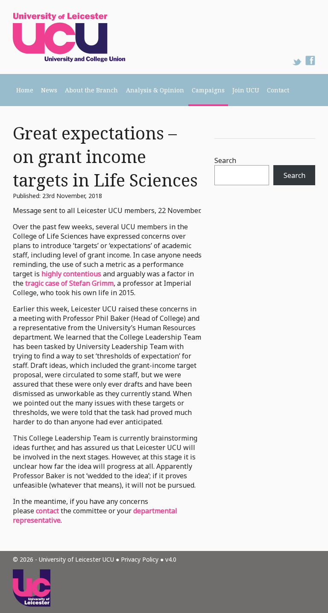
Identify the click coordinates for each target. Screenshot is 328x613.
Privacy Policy (139, 559)
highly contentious (71, 273)
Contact (278, 90)
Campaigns (208, 90)
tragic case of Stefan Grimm (69, 283)
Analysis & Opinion (155, 90)
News (49, 90)
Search (225, 160)
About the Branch (91, 90)
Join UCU (245, 90)
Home (24, 90)
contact (47, 510)
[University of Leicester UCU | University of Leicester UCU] (62, 37)
